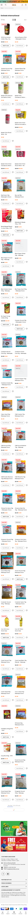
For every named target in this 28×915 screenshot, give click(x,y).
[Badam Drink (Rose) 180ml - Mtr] (7, 119)
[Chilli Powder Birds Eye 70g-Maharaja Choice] (7, 466)
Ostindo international (9, 8)
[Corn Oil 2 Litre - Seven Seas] (7, 621)
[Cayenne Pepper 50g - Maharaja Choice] (21, 370)
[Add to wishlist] (12, 45)
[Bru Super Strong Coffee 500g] (7, 308)
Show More (14, 809)
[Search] (6, 5)
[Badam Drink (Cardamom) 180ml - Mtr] (21, 87)
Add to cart (6, 45)
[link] (14, 828)
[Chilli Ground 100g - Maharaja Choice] (7, 435)
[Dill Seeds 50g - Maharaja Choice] (21, 712)
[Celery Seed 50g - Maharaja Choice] (7, 404)
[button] (13, 20)
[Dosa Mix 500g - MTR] (7, 747)
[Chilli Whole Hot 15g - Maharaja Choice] (21, 466)
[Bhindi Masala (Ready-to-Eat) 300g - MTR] (7, 216)
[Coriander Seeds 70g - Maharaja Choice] (21, 591)
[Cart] (26, 5)
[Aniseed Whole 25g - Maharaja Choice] (21, 58)
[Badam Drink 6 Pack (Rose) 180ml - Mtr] (21, 153)
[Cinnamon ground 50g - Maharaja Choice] (7, 529)
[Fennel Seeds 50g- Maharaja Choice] (7, 781)
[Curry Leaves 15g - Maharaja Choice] (21, 681)
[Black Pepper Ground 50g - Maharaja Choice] (7, 247)
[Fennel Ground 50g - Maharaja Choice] (21, 749)
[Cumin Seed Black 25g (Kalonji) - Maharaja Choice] (21, 650)
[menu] (1, 5)
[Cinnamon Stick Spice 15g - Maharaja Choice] (21, 529)
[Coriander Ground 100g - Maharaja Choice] (7, 591)
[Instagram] (8, 874)
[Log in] (22, 5)
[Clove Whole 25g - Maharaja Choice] (7, 560)
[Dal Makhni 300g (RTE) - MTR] (7, 715)
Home (2, 8)
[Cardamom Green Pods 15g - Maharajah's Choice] (21, 341)
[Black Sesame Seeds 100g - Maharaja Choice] (7, 279)
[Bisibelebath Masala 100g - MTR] (21, 214)
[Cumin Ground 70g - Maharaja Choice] (7, 650)
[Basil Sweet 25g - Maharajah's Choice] (7, 185)
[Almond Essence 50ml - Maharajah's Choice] (21, 29)
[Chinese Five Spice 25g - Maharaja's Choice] (7, 498)
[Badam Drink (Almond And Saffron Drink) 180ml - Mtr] (7, 87)
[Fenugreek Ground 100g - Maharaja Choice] (21, 781)
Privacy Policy (24, 904)
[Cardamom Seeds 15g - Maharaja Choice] (7, 372)
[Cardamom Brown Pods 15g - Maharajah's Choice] (7, 341)
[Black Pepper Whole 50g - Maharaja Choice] (21, 245)
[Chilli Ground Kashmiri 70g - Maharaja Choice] (21, 435)
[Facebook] (3, 874)
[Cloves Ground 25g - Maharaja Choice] (21, 560)
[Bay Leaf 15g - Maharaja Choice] (21, 185)
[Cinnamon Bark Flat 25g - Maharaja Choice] (21, 498)
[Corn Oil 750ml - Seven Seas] (21, 621)
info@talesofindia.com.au (13, 869)
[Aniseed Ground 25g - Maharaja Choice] (7, 58)
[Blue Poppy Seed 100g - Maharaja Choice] (21, 279)
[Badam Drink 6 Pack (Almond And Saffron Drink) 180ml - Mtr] (21, 114)
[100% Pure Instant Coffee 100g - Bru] (7, 29)
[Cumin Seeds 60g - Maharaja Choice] (7, 681)
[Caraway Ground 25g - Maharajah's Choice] (21, 310)
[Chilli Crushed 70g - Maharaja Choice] (21, 404)
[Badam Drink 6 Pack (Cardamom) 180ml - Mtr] (7, 153)
